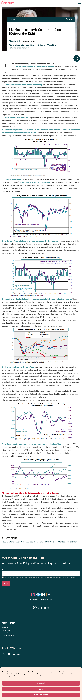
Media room (6, 630)
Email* (4, 570)
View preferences (41, 695)
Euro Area (25, 45)
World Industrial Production (20, 48)
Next (22, 19)
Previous (13, 19)
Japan (43, 45)
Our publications (7, 633)
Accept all (41, 683)
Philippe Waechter (28, 41)
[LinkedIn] (13, 654)
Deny (41, 689)
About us (5, 627)
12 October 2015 (14, 41)
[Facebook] (9, 654)
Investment (35, 45)
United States (52, 45)
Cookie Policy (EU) (8, 635)
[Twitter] (4, 654)
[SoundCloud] (18, 654)
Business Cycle (15, 45)
